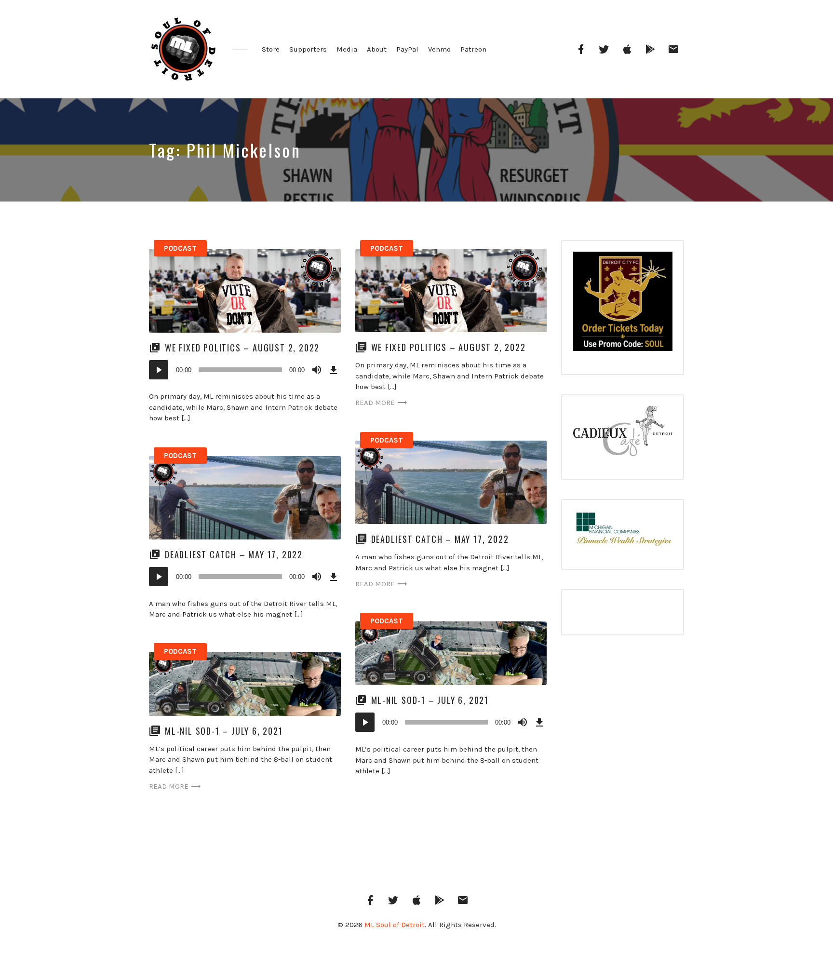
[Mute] (316, 369)
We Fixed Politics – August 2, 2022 (243, 347)
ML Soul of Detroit (394, 924)
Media (346, 49)
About (377, 49)
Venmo (439, 49)
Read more (375, 402)
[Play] (158, 369)
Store (271, 49)
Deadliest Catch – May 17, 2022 (440, 539)
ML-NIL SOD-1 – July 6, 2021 (430, 700)
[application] (245, 369)
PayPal (407, 49)
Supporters (308, 49)
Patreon (473, 49)
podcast (180, 248)
